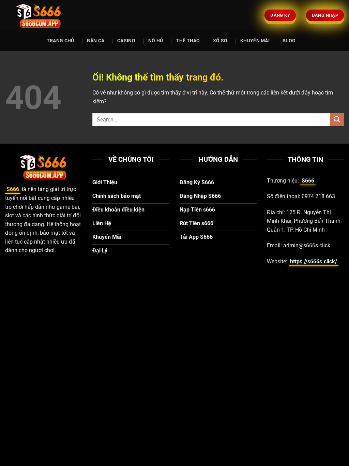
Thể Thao (188, 41)
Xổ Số (220, 41)
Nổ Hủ (155, 41)
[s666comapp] (39, 15)
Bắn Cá (95, 41)
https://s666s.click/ (313, 261)
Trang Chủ (60, 41)
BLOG (289, 41)
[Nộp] (337, 119)
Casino (126, 41)
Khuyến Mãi (255, 41)
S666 (12, 189)
